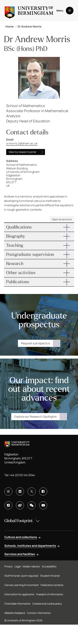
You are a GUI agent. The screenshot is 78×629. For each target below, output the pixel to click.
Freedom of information (49, 594)
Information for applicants (19, 594)
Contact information (39, 613)
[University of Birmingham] (29, 10)
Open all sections (62, 219)
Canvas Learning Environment (21, 585)
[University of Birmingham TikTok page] (8, 505)
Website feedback (14, 613)
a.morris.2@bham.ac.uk (22, 143)
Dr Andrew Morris (30, 26)
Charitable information (17, 603)
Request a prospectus (35, 343)
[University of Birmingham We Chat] (32, 505)
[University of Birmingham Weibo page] (20, 505)
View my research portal (22, 152)
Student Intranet (50, 575)
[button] (39, 227)
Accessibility (49, 566)
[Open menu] (70, 11)
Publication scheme (52, 585)
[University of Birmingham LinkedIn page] (20, 491)
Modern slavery (31, 566)
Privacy (8, 566)
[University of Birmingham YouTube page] (43, 505)
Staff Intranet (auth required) (21, 575)
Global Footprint (18, 520)
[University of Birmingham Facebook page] (43, 491)
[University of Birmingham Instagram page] (8, 491)
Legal (18, 566)
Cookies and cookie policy (47, 603)
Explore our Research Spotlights (35, 417)
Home (9, 26)
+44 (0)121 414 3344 (22, 475)
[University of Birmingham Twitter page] (32, 491)
